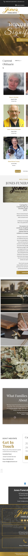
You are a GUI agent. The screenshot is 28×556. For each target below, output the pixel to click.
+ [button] (1, 470)
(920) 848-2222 (9, 459)
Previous (15, 417)
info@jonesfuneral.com (11, 461)
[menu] (26, 5)
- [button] (1, 472)
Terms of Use (25, 554)
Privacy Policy (19, 554)
